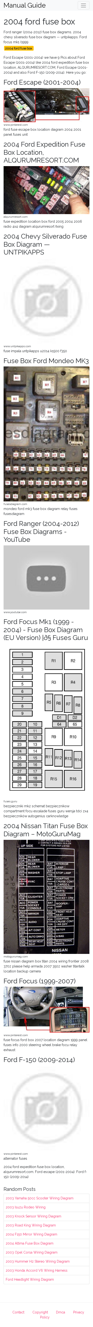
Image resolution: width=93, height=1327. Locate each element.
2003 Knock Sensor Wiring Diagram (33, 1216)
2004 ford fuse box (18, 48)
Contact (18, 1312)
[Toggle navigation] (83, 5)
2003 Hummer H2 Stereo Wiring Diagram (38, 1261)
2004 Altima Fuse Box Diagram (29, 1243)
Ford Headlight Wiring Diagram (30, 1279)
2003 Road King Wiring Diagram (31, 1225)
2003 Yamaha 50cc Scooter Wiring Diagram (39, 1198)
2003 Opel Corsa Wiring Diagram (31, 1252)
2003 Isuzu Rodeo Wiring (26, 1207)
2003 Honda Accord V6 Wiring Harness (36, 1270)
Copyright (40, 1312)
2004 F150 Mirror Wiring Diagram (31, 1234)
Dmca (60, 1312)
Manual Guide (25, 5)
